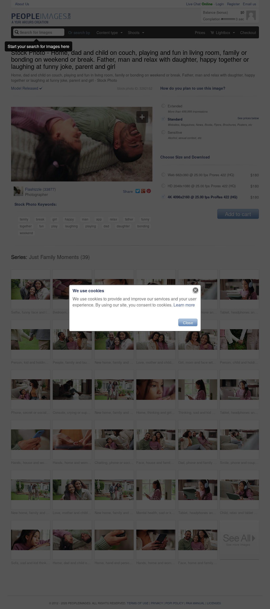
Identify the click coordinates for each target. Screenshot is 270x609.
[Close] (195, 290)
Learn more (184, 305)
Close (188, 322)
